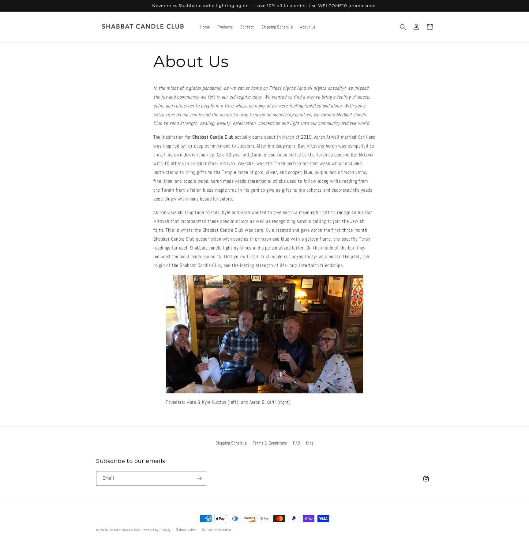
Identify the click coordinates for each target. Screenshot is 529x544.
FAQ (296, 443)
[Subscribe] (199, 478)
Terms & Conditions (270, 443)
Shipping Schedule (231, 443)
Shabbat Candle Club (125, 530)
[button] (403, 27)
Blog (309, 443)
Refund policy (186, 529)
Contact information (217, 529)
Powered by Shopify (156, 530)
